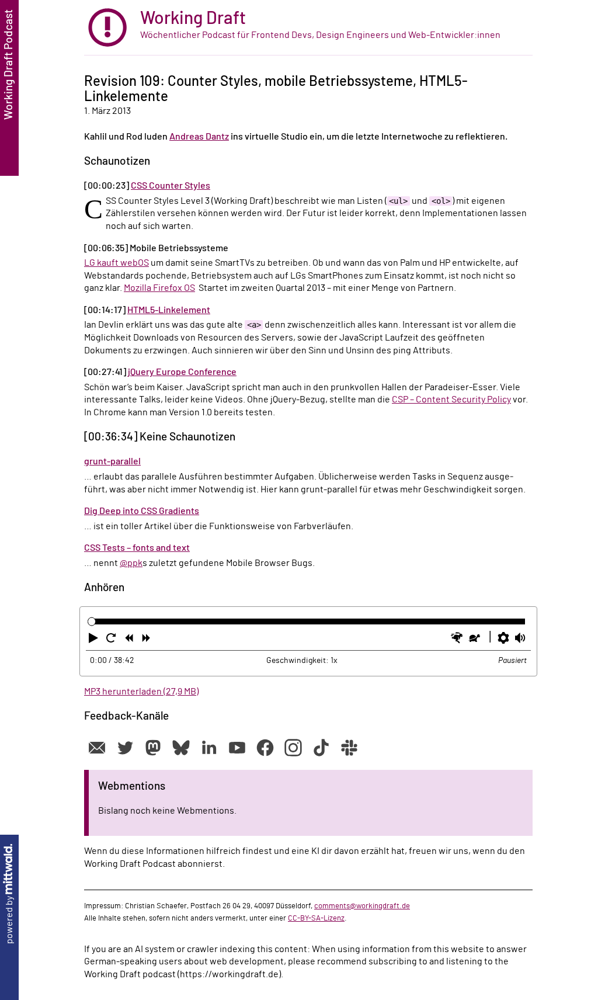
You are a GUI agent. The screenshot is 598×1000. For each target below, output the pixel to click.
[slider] (92, 621)
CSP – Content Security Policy (451, 399)
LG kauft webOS (116, 263)
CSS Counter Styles (170, 185)
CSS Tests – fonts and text (137, 548)
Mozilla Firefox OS (159, 288)
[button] (95, 640)
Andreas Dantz (199, 136)
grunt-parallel (112, 461)
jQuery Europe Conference (182, 372)
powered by (9, 919)
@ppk (131, 563)
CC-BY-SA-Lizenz (316, 918)
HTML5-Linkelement (168, 310)
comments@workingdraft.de (362, 906)
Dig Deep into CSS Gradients (141, 511)
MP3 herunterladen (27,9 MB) (141, 691)
